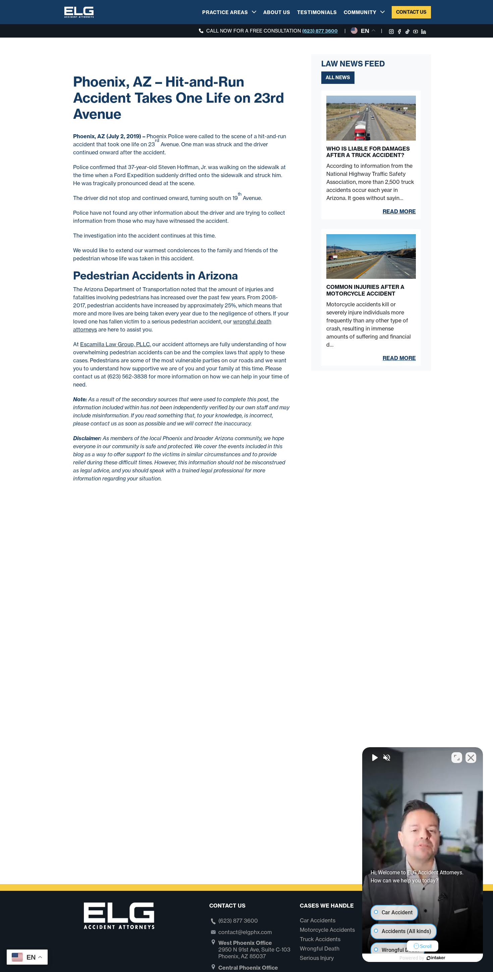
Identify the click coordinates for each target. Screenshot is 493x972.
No (234, 503)
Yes (257, 503)
